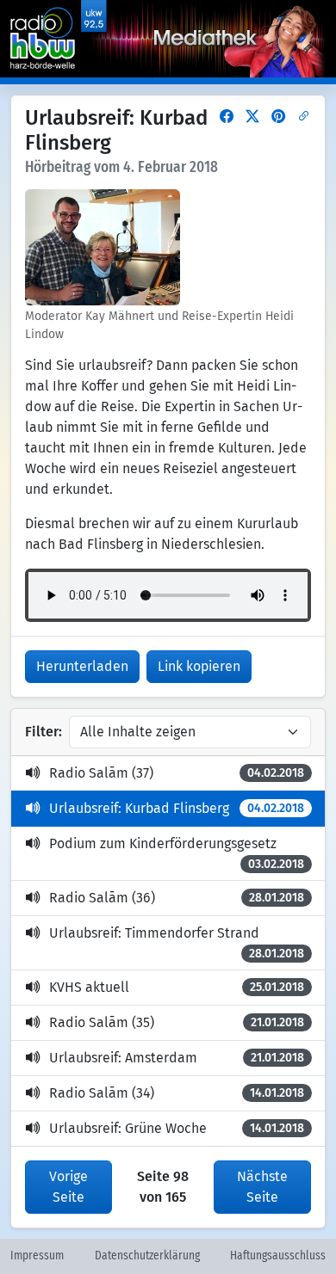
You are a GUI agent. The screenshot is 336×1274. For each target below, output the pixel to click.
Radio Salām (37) (176, 773)
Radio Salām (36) (176, 897)
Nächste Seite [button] (262, 1186)
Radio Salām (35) (176, 1022)
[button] (226, 116)
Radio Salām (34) (176, 1093)
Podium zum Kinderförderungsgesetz (176, 853)
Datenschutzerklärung (147, 1256)
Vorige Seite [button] (68, 1186)
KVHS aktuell (176, 987)
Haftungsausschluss (278, 1256)
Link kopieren (199, 666)
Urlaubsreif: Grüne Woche (176, 1128)
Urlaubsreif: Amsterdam (176, 1057)
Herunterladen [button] (82, 666)
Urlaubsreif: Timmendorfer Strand (176, 943)
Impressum (37, 1256)
